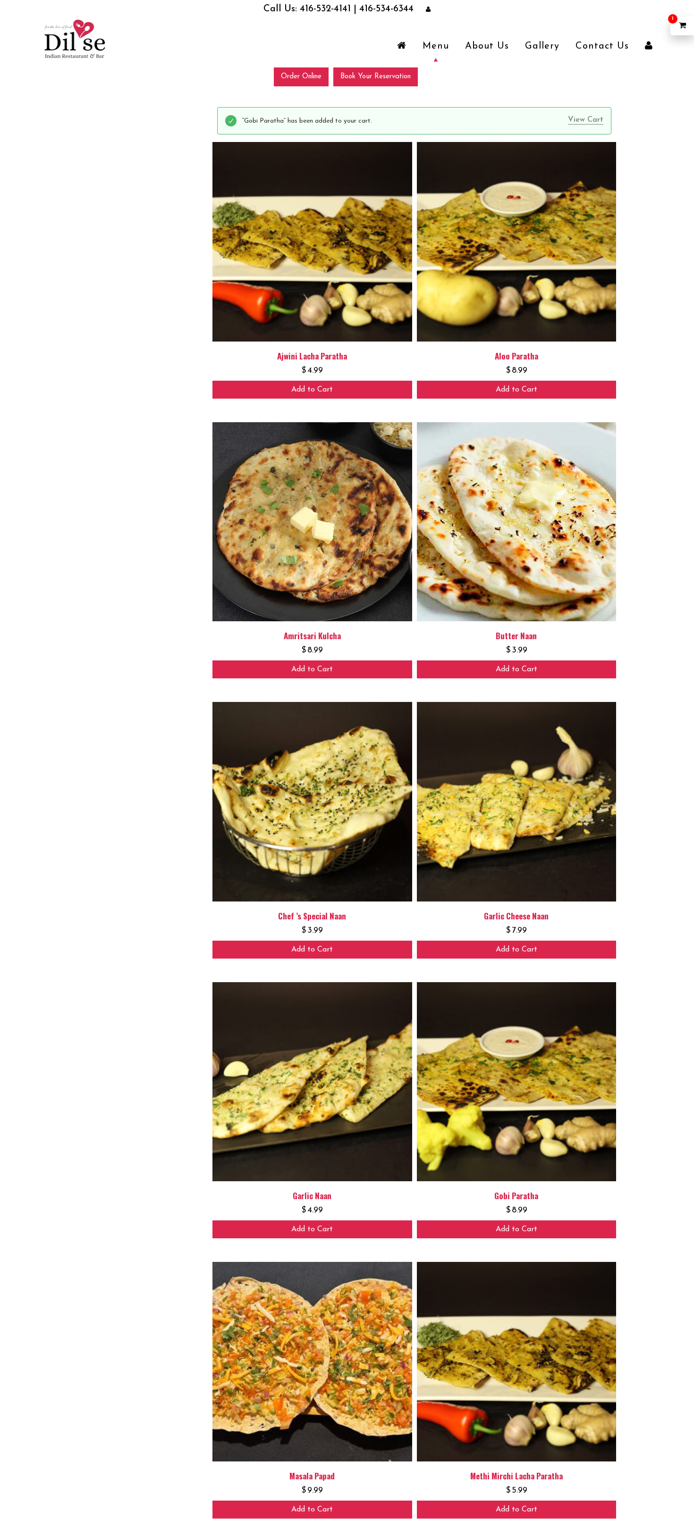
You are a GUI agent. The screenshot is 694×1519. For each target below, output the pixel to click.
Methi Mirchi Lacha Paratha (516, 1475)
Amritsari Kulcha (312, 635)
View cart (585, 119)
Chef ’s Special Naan (312, 915)
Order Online (301, 76)
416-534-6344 (370, 9)
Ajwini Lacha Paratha (312, 355)
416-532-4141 (330, 9)
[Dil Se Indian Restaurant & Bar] (74, 38)
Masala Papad (312, 1475)
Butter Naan (516, 635)
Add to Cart (312, 389)
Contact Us (602, 45)
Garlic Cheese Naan (516, 915)
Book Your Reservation (375, 76)
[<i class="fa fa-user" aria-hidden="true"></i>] (649, 46)
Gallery (542, 45)
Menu (436, 45)
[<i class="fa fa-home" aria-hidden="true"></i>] (401, 46)
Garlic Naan (312, 1195)
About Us (487, 45)
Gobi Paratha (516, 1195)
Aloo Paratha (516, 355)
